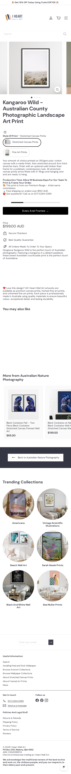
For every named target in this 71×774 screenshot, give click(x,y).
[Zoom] (57, 89)
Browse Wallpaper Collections (17, 673)
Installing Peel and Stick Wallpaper (19, 665)
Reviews (7, 733)
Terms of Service (11, 729)
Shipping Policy (10, 722)
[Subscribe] (50, 642)
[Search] (65, 34)
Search (6, 662)
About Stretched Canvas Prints (18, 677)
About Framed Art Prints (15, 681)
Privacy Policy (10, 725)
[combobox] (35, 34)
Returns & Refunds (12, 718)
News (5, 685)
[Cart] (58, 18)
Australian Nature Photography (26, 377)
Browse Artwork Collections (16, 669)
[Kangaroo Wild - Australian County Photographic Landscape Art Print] (23, 340)
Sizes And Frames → (35, 211)
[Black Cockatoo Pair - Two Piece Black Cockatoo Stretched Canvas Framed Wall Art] (23, 412)
